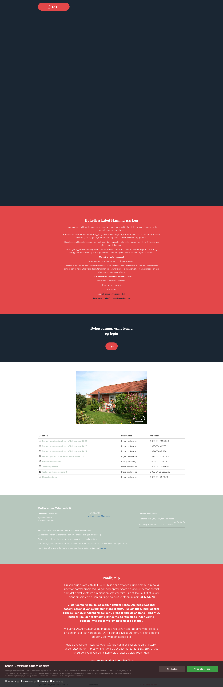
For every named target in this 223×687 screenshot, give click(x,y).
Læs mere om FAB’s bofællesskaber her (111, 298)
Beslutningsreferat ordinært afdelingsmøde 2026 (64, 441)
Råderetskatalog (49, 477)
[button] (136, 418)
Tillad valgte (172, 669)
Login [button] (111, 346)
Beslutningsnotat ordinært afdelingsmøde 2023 (63, 456)
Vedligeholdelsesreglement (54, 472)
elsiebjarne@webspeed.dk (113, 294)
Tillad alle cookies (202, 669)
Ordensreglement (50, 466)
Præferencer (29, 681)
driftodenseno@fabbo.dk (99, 516)
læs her (103, 548)
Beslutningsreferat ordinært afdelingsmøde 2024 (64, 451)
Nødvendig (13, 681)
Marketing (57, 681)
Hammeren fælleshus (51, 461)
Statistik (44, 681)
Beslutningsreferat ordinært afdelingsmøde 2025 (64, 446)
